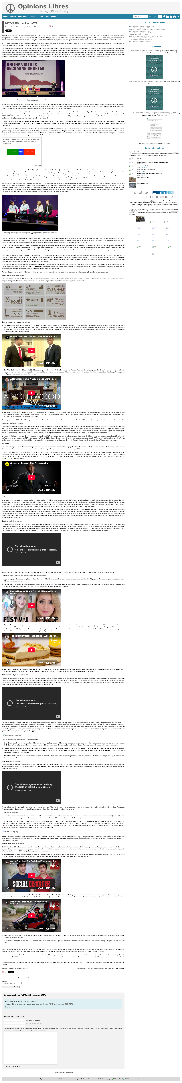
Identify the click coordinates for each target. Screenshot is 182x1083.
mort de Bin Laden (109, 327)
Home (5, 16)
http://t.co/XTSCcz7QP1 (65, 1004)
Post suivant (70, 1072)
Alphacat (16, 325)
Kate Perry (78, 414)
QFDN (133, 211)
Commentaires (132, 1079)
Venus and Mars (46, 54)
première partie (13, 36)
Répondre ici (9, 1007)
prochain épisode (9, 962)
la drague (15, 840)
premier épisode (93, 745)
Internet (101, 968)
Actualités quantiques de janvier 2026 (141, 39)
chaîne (48, 242)
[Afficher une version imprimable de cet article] (52, 27)
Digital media (95, 968)
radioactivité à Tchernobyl (106, 807)
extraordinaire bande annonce (13, 937)
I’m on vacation (37, 823)
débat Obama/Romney (79, 327)
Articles (118, 1079)
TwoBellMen (24, 827)
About (53, 16)
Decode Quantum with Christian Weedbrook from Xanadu (146, 36)
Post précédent (60, 1072)
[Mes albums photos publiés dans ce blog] (160, 17)
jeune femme (39, 722)
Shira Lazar (39, 242)
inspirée (53, 941)
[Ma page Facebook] (164, 17)
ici (6, 131)
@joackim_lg (12, 1001)
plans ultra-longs (64, 515)
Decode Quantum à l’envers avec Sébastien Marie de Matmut (147, 29)
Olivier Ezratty (85, 968)
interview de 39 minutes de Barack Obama (64, 452)
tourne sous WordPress (58, 1079)
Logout (140, 1079)
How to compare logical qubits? (139, 34)
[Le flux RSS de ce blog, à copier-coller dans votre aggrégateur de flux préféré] (178, 17)
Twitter (26, 1001)
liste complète (150, 143)
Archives (13, 16)
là (9, 131)
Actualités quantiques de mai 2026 (140, 28)
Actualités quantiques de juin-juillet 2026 (142, 26)
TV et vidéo (107, 968)
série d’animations (97, 941)
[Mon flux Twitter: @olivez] (170, 17)
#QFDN (152, 201)
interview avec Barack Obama (90, 502)
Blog (47, 16)
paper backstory (161, 115)
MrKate (15, 370)
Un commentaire (43, 27)
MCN (5, 847)
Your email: (5, 981)
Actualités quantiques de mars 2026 (140, 33)
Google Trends (24, 329)
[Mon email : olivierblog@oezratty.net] (155, 17)
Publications (22, 16)
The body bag (107, 854)
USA (113, 968)
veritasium (29, 807)
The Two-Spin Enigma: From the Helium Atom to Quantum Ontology (151, 112)
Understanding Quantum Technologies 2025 (144, 50)
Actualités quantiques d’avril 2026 (140, 31)
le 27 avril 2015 (32, 1001)
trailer (53, 266)
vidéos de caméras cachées (78, 838)
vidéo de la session (65, 185)
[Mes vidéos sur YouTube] (174, 17)
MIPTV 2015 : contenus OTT (21, 23)
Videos (40, 16)
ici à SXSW (83, 242)
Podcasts (32, 16)
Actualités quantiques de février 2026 (141, 38)
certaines (34, 836)
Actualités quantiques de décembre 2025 (142, 41)
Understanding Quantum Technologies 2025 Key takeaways (146, 81)
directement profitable (36, 116)
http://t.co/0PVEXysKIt (50, 1004)
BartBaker (14, 412)
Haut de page (106, 1079)
